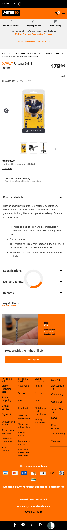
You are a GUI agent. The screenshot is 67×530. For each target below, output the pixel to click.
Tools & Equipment (21, 53)
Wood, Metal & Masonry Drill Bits (24, 56)
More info (7, 168)
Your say (55, 440)
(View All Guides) (9, 306)
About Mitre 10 (57, 387)
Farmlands (23, 408)
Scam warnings (6, 448)
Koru (20, 400)
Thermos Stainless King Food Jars (33, 41)
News (54, 417)
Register (39, 385)
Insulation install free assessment (24, 452)
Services (22, 393)
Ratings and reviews (24, 442)
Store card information (24, 425)
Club (37, 400)
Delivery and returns (8, 423)
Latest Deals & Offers (11, 25)
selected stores (56, 486)
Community (57, 394)
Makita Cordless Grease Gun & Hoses (33, 34)
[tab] (33, 197)
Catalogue (23, 385)
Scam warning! (55, 25)
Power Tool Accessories (42, 53)
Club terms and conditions (40, 411)
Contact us (56, 401)
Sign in (38, 393)
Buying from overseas (8, 431)
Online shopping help (7, 388)
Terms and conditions (7, 440)
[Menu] (63, 13)
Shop (8, 53)
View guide (33, 359)
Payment (6, 414)
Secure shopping (7, 399)
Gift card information (24, 417)
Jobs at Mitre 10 (57, 411)
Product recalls (22, 434)
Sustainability (58, 433)
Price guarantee (56, 426)
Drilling (57, 53)
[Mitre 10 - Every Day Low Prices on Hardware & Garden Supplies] (11, 13)
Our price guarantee (33, 25)
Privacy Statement (40, 421)
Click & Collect (5, 407)
